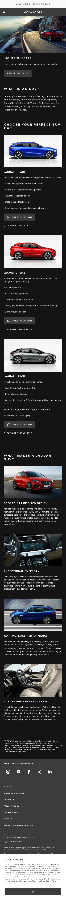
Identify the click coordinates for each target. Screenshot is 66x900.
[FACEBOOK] (29, 772)
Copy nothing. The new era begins (34, 4)
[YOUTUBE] (18, 772)
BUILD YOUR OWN (22, 217)
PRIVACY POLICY (11, 806)
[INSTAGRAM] (8, 772)
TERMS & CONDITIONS (14, 793)
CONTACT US (10, 800)
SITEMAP (8, 819)
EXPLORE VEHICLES (18, 73)
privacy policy (41, 879)
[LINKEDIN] (50, 772)
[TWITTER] (39, 772)
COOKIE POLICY (11, 813)
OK (33, 892)
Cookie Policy (51, 881)
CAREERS (8, 787)
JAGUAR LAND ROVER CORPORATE (19, 825)
